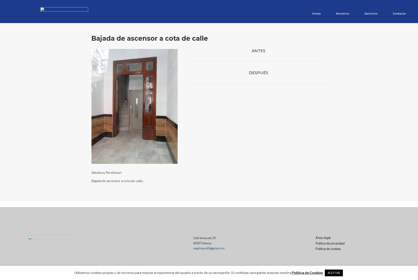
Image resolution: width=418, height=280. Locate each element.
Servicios (371, 13)
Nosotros (342, 13)
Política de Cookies (307, 273)
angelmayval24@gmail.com (209, 248)
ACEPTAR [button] (333, 273)
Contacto (399, 13)
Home (316, 13)
